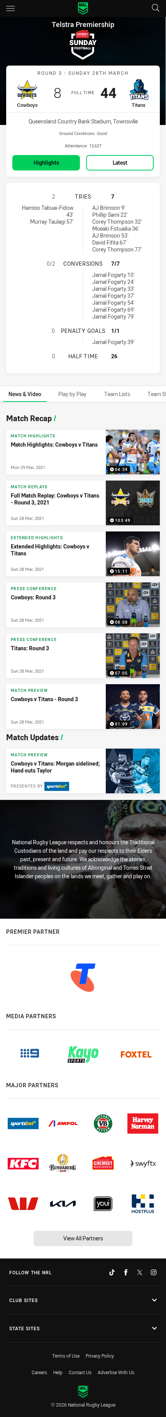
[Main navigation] (10, 8)
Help (58, 1372)
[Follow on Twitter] (140, 1272)
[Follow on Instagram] (154, 1272)
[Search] (155, 8)
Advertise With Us (116, 1372)
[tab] (25, 394)
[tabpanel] (83, 601)
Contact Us (80, 1372)
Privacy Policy (100, 1356)
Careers (39, 1372)
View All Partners (83, 1238)
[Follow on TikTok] (112, 1272)
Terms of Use (66, 1356)
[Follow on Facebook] (126, 1272)
